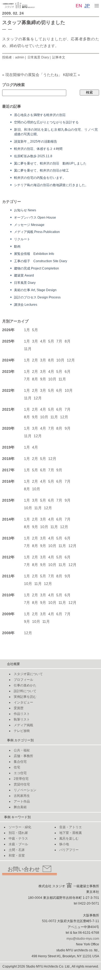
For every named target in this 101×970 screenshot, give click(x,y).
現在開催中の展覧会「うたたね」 (33, 75)
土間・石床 (17, 850)
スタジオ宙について (28, 674)
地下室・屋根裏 (70, 833)
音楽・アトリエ (70, 827)
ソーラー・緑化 (20, 827)
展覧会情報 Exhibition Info (34, 253)
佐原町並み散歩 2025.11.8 (33, 156)
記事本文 (58, 57)
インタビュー (23, 702)
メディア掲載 (23, 725)
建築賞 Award (24, 275)
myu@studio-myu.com (83, 939)
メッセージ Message (29, 224)
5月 (35, 330)
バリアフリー (69, 850)
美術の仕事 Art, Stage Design (35, 290)
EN (79, 5)
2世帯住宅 (21, 779)
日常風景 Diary (38, 57)
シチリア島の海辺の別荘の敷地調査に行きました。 (51, 185)
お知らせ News (25, 210)
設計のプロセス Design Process (37, 297)
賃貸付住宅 (22, 784)
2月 (35, 360)
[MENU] (96, 5)
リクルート (22, 239)
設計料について (25, 691)
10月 (60, 360)
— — (7, 29)
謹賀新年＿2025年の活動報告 (35, 141)
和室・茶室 (17, 855)
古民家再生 (22, 796)
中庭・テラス (18, 838)
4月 (43, 341)
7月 (59, 341)
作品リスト (22, 714)
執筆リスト (22, 719)
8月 (68, 341)
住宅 (17, 767)
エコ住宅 (20, 773)
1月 (27, 330)
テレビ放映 (22, 731)
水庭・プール (18, 844)
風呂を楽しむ (69, 838)
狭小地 (64, 844)
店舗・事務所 (23, 756)
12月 (71, 360)
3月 (35, 341)
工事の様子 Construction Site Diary (40, 261)
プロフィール (23, 680)
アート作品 (22, 801)
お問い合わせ (24, 869)
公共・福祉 (22, 750)
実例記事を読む (25, 697)
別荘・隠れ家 (18, 833)
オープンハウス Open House (35, 217)
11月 (28, 349)
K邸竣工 (70, 75)
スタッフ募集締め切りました (33, 22)
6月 (68, 371)
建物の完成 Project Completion (36, 268)
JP (87, 5)
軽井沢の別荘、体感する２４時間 (38, 148)
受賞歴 (18, 708)
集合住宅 (20, 762)
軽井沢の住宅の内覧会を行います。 (40, 177)
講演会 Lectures (25, 304)
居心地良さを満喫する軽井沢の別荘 (40, 115)
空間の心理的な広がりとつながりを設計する (46, 122)
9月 (43, 379)
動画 (17, 246)
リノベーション (25, 790)
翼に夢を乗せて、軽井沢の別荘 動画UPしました (50, 163)
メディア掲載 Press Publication (37, 232)
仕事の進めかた (25, 685)
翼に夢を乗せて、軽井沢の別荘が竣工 (41, 170)
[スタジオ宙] (18, 5)
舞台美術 (20, 807)
